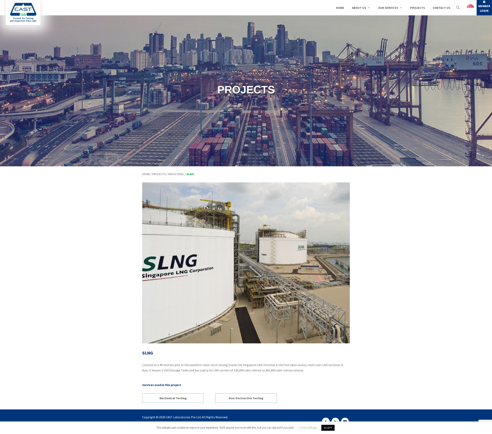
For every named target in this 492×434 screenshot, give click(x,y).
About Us (359, 8)
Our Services (388, 8)
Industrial (176, 174)
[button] (469, 7)
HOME (146, 174)
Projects (417, 8)
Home (340, 8)
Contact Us (441, 8)
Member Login (484, 8)
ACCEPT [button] (328, 427)
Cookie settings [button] (308, 427)
